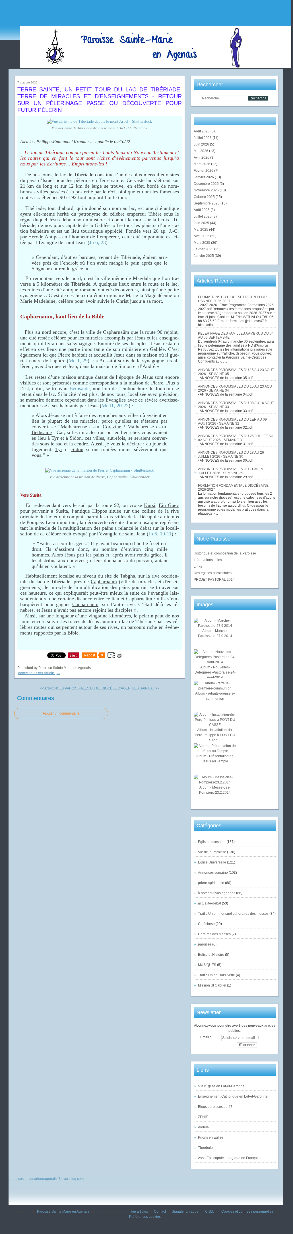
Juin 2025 (202, 223)
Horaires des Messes (214, 934)
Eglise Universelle (212, 862)
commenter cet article (36, 673)
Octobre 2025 (205, 197)
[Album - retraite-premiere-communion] (215, 688)
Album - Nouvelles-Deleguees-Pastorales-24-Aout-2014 (215, 672)
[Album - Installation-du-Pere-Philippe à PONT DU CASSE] (215, 725)
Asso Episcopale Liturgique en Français (228, 1158)
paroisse (204, 944)
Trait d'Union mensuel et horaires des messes (233, 914)
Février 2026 (204, 171)
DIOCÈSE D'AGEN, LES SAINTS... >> (130, 688)
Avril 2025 (202, 236)
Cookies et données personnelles (247, 1211)
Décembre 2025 (207, 184)
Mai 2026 (201, 151)
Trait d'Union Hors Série (216, 975)
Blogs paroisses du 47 (215, 1107)
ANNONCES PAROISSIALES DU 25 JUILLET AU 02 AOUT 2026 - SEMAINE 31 (235, 438)
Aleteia (203, 1127)
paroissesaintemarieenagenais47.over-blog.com (46, 1179)
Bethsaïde (79, 388)
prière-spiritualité (211, 883)
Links (198, 566)
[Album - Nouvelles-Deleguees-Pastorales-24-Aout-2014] (215, 662)
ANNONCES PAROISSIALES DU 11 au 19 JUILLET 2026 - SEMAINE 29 (230, 471)
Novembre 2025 (207, 190)
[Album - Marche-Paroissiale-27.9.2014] (215, 626)
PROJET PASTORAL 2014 (214, 580)
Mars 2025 (202, 243)
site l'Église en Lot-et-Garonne (221, 1086)
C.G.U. (210, 1211)
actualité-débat (209, 903)
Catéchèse (206, 924)
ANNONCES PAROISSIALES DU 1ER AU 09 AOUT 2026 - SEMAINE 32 (232, 421)
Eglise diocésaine (212, 842)
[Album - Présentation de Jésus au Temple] (215, 751)
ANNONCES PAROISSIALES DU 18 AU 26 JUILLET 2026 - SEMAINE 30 (231, 455)
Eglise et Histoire (211, 955)
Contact (160, 1211)
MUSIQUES (207, 965)
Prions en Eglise (210, 1137)
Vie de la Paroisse (212, 852)
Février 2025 (204, 249)
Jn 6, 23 (97, 242)
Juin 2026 (202, 144)
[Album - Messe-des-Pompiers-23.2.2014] (215, 782)
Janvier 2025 (204, 256)
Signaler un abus (185, 1211)
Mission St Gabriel (212, 985)
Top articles (139, 1211)
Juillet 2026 (203, 138)
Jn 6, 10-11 (160, 534)
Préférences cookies (145, 1217)
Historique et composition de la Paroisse (225, 553)
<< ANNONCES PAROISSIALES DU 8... (70, 688)
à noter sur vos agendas (216, 893)
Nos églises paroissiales (213, 573)
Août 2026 (202, 131)
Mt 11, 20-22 (115, 405)
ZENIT (203, 1117)
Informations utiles (208, 560)
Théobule (205, 1148)
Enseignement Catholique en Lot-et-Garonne (233, 1096)
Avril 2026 (202, 157)
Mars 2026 (202, 164)
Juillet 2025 (203, 216)
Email (204, 1037)
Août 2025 (202, 210)
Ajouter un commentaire (61, 713)
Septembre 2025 (207, 203)
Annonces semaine (213, 873)
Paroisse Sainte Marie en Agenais (63, 1211)
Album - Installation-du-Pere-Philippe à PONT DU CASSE (215, 735)
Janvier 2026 (204, 177)
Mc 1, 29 (78, 360)
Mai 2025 (201, 230)
